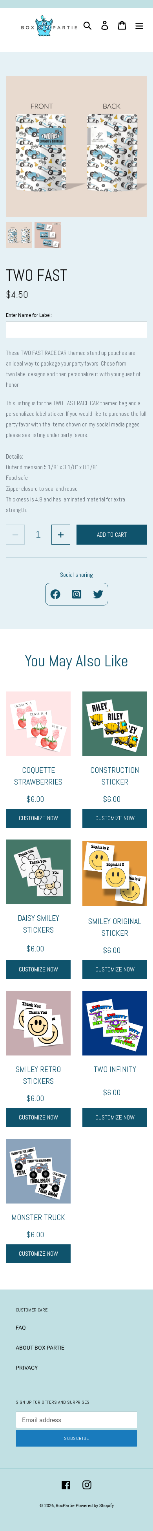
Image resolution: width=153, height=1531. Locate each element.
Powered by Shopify (95, 1505)
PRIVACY (27, 1368)
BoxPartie (65, 1505)
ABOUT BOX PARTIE (40, 1347)
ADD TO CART (112, 534)
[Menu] (139, 25)
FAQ (21, 1327)
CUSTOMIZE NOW (38, 818)
